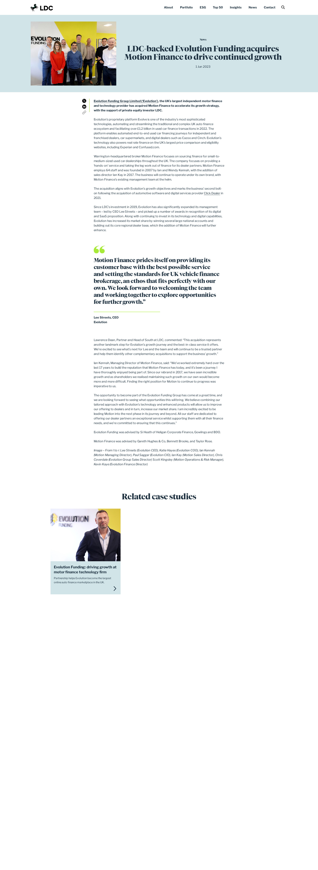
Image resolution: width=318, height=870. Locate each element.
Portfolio (186, 7)
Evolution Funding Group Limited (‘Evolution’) (126, 101)
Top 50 (218, 7)
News (253, 7)
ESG (203, 7)
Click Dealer (212, 193)
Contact (269, 7)
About (168, 7)
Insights (236, 7)
